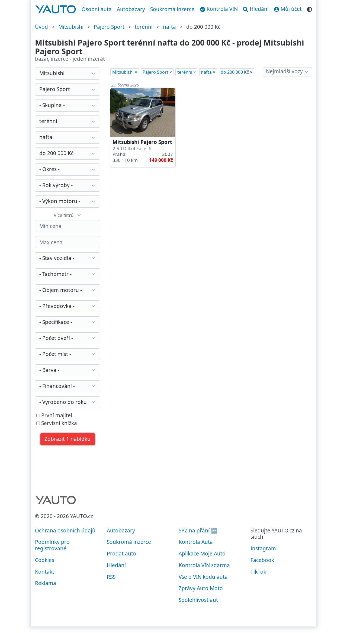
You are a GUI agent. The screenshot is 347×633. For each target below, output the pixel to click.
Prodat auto (121, 553)
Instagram (263, 548)
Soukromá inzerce (172, 9)
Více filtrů (64, 215)
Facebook (262, 560)
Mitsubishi (70, 26)
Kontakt (44, 571)
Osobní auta (97, 9)
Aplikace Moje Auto (202, 553)
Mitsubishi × (124, 72)
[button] (67, 439)
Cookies (44, 560)
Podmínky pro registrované (52, 545)
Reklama (45, 583)
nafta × (208, 72)
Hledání (116, 565)
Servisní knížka (58, 423)
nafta (169, 26)
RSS (111, 576)
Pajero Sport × (157, 72)
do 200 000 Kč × (236, 72)
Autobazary (131, 9)
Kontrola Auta (196, 541)
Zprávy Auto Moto (201, 588)
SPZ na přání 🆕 (198, 530)
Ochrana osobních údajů (65, 530)
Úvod (41, 26)
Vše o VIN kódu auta (203, 576)
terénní (144, 26)
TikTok (258, 571)
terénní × (186, 72)
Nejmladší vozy (284, 71)
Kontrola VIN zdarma (204, 565)
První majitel (56, 415)
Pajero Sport (109, 26)
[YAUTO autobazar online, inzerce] (56, 9)
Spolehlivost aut (198, 599)
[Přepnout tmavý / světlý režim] (309, 8)
